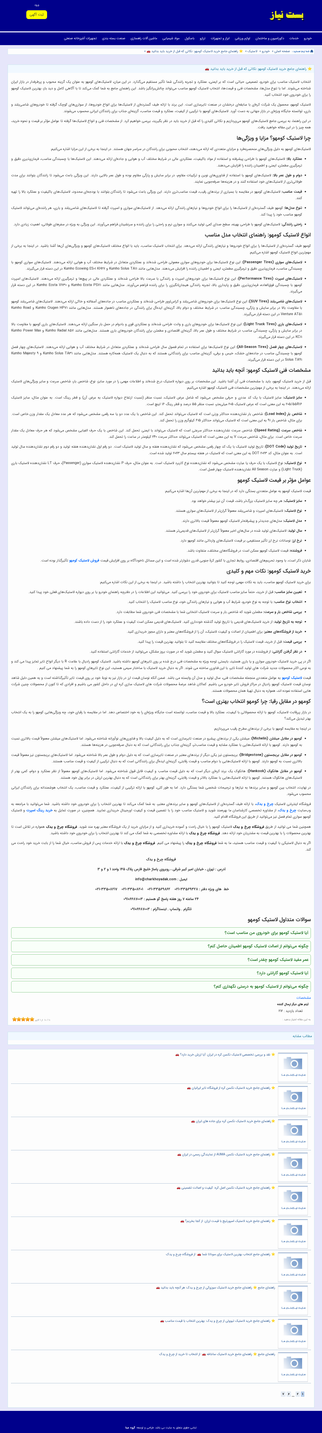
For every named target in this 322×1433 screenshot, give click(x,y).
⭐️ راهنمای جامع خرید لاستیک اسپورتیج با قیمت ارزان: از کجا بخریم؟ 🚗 (227, 1221)
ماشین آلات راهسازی (144, 38)
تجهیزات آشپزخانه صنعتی (80, 38)
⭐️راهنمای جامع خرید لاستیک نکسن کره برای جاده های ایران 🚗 (233, 1121)
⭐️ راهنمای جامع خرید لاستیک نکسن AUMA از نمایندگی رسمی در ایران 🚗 (226, 1154)
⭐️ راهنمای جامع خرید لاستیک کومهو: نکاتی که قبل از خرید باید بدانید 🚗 (194, 51)
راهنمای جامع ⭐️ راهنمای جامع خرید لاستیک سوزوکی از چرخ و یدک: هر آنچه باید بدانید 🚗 (215, 1287)
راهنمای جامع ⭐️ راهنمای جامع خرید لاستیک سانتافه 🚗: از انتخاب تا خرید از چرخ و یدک (217, 1354)
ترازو (202, 38)
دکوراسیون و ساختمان (269, 38)
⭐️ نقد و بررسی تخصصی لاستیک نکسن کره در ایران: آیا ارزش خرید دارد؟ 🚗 (225, 1054)
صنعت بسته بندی (113, 38)
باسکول (190, 38)
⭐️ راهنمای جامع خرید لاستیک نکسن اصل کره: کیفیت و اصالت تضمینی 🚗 (226, 1187)
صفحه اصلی (282, 51)
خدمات (294, 38)
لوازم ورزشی (242, 38)
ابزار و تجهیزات (220, 38)
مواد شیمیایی (170, 38)
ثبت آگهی (37, 14)
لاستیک (252, 51)
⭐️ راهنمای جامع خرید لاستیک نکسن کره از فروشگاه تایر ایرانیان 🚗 (231, 1088)
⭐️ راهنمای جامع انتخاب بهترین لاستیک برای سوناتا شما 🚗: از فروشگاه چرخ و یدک (220, 1254)
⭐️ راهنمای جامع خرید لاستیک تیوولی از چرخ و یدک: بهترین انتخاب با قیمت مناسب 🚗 (217, 1321)
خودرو (308, 38)
